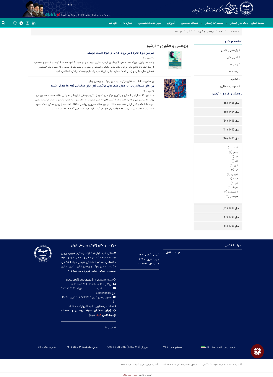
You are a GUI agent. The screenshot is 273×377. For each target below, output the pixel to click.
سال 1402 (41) (230, 130)
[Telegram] (21, 23)
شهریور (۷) (232, 174)
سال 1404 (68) (230, 112)
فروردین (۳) (231, 196)
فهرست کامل (173, 253)
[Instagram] (27, 23)
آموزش (171, 23)
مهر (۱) (234, 170)
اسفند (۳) (233, 148)
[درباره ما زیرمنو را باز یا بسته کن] (120, 23)
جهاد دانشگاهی (233, 245)
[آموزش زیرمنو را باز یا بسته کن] (164, 23)
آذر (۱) (235, 161)
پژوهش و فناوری (205, 32)
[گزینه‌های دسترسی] (257, 351)
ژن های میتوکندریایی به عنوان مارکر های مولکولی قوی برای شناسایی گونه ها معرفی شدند (102, 86)
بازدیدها (234, 64)
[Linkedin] (34, 23)
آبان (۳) (234, 165)
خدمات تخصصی (190, 23)
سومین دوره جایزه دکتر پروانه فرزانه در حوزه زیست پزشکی (120, 53)
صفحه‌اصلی (234, 32)
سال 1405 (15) (230, 103)
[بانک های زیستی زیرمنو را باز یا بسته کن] (226, 23)
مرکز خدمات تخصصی (149, 23)
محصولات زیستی (214, 23)
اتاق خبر (113, 23)
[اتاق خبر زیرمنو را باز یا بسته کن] (106, 23)
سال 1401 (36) (230, 139)
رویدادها (233, 72)
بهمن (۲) (233, 152)
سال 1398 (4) (231, 226)
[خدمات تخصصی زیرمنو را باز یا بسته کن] (178, 23)
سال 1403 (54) (230, 121)
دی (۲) (234, 156)
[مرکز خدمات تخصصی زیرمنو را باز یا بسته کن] (135, 23)
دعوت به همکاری (229, 86)
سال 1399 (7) (231, 217)
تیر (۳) (234, 183)
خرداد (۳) (233, 187)
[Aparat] (15, 23)
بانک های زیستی (239, 23)
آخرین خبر (232, 57)
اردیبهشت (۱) (231, 192)
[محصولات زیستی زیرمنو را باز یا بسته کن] (201, 23)
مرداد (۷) (233, 179)
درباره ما (128, 23)
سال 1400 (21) (230, 208)
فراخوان (234, 79)
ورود (69, 4)
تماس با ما (110, 327)
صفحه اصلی (257, 23)
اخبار (220, 32)
